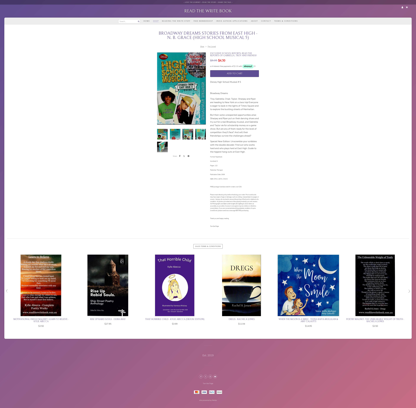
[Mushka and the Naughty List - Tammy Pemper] (308, 290)
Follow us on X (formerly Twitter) (205, 376)
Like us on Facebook (201, 376)
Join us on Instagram (210, 376)
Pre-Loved (212, 46)
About (254, 21)
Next (408, 291)
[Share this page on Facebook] (179, 156)
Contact (266, 21)
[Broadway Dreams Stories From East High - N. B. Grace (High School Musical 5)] (162, 134)
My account (402, 7)
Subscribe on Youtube (215, 376)
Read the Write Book (208, 11)
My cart (407, 7)
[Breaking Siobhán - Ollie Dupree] (375, 290)
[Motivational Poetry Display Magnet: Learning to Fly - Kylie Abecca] (241, 291)
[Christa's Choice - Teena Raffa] (107, 290)
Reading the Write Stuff (176, 21)
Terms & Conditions (286, 21)
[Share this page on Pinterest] (188, 156)
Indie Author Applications (232, 21)
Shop (156, 21)
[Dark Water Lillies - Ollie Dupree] (174, 290)
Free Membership (203, 21)
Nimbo (214, 400)
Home (147, 21)
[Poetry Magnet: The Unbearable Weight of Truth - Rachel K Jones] (41, 291)
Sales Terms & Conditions (208, 246)
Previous (7, 291)
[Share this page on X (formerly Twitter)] (184, 156)
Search (138, 21)
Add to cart (234, 73)
